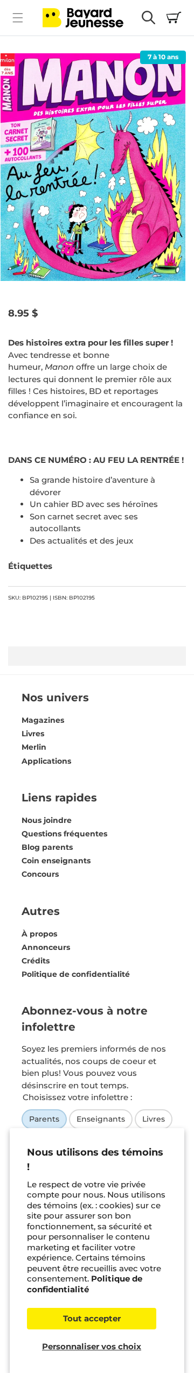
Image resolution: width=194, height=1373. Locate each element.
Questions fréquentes (64, 834)
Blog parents (47, 847)
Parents (44, 1119)
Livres (33, 733)
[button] (17, 17)
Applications (46, 761)
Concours (40, 874)
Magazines (43, 720)
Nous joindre (47, 820)
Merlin (34, 747)
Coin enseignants (56, 860)
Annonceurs (46, 947)
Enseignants (101, 1119)
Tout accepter (92, 1318)
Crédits (36, 961)
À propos (39, 934)
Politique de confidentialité (84, 1283)
